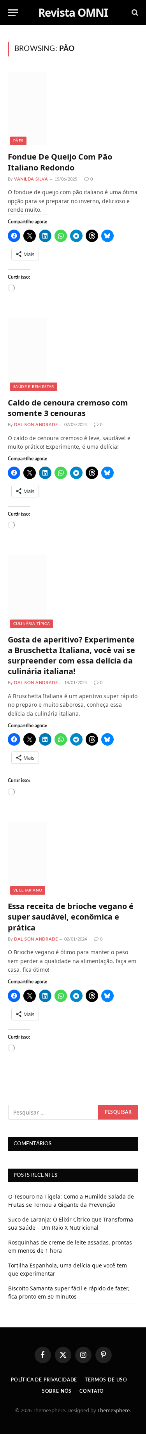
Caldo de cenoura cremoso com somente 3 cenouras (68, 407)
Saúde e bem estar (33, 387)
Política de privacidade (44, 1380)
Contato (91, 1391)
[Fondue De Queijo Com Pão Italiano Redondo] (73, 108)
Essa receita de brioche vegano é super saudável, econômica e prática (71, 916)
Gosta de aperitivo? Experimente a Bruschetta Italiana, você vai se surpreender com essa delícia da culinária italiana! (71, 655)
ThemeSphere (113, 1410)
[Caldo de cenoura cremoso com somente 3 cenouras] (73, 354)
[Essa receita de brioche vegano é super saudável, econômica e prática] (73, 858)
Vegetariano (27, 890)
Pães (18, 141)
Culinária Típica (31, 624)
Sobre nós (57, 1391)
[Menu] (13, 12)
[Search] (134, 12)
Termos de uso (106, 1380)
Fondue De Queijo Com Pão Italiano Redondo (60, 161)
